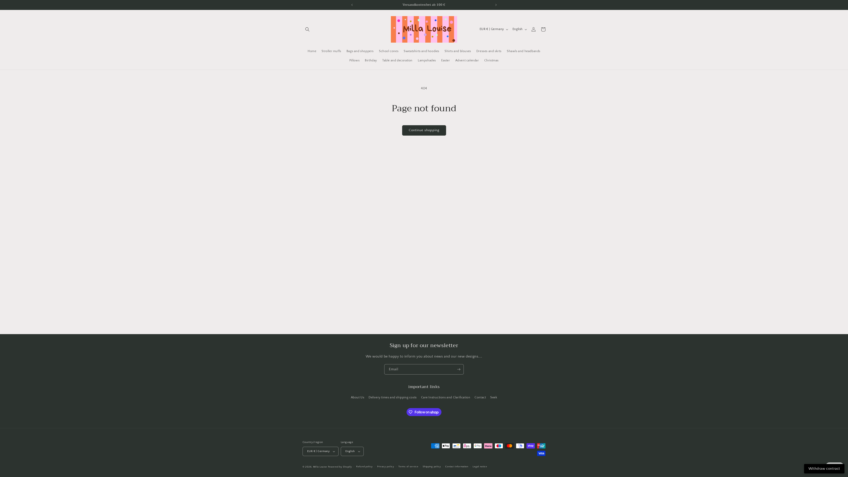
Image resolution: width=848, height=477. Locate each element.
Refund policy (364, 466)
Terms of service (408, 466)
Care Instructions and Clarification (445, 397)
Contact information (456, 466)
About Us (357, 397)
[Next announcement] (496, 5)
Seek (493, 397)
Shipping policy (432, 466)
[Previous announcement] (352, 5)
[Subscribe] (459, 369)
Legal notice (480, 466)
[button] (307, 29)
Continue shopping (424, 130)
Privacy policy (385, 466)
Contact (480, 397)
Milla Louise (320, 467)
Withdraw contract (824, 469)
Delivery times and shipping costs (393, 397)
